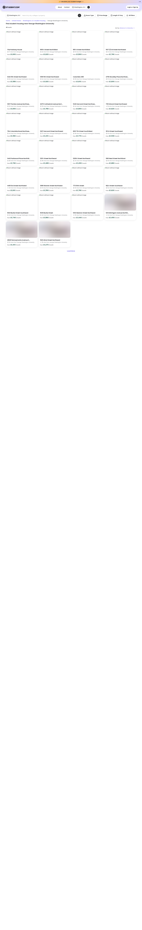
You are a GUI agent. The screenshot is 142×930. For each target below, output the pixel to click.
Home (8, 21)
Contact (67, 7)
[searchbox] (49, 15)
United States (16, 21)
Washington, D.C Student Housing (34, 21)
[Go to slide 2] (140, 1)
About (60, 7)
